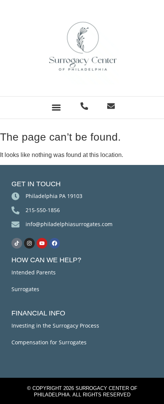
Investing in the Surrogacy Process (55, 325)
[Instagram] (29, 243)
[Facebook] (54, 243)
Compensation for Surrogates (49, 342)
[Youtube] (42, 243)
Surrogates (25, 289)
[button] (56, 107)
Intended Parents (33, 272)
